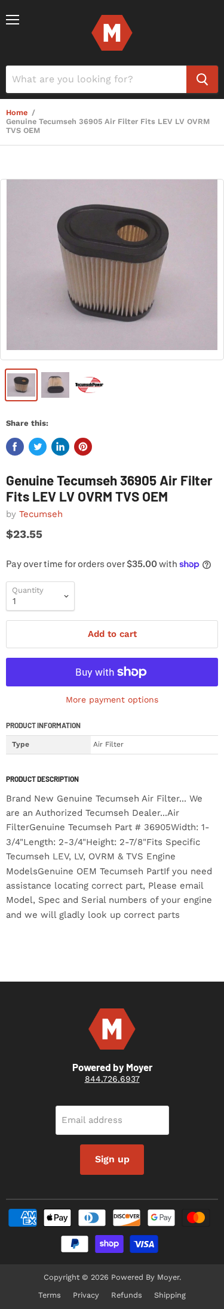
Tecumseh (41, 514)
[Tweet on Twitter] (38, 447)
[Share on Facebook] (15, 447)
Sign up (112, 1159)
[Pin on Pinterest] (83, 447)
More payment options (112, 699)
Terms (49, 1295)
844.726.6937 (112, 1079)
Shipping (170, 1295)
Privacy (86, 1295)
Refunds (126, 1295)
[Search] (202, 79)
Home (16, 113)
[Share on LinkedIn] (60, 447)
